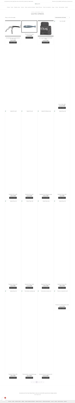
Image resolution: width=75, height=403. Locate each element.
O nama (56, 7)
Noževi (12, 7)
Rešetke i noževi (17, 7)
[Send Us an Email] (36, 390)
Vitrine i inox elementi (47, 7)
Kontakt (66, 7)
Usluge (53, 7)
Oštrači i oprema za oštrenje (30, 7)
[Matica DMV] (37, 3)
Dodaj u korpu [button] (13, 42)
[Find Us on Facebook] (2, 1)
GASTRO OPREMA (37, 12)
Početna (8, 7)
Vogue (37, 394)
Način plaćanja (61, 7)
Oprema (22, 7)
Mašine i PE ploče (39, 7)
